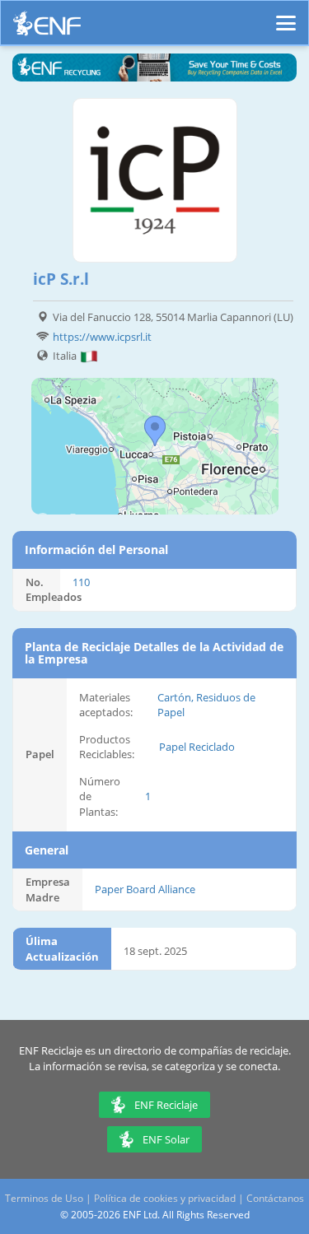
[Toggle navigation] (286, 15)
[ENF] (47, 27)
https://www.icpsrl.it (102, 336)
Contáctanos (275, 1198)
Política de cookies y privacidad (165, 1198)
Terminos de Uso (44, 1198)
